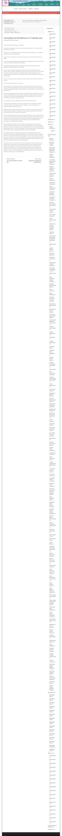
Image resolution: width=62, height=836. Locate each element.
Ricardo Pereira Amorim (51, 631)
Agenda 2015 (52, 92)
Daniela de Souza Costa (52, 258)
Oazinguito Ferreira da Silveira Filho (52, 548)
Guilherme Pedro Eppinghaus (52, 352)
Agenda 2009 (52, 69)
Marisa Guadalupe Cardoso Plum (52, 524)
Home (23, 20)
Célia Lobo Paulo (51, 232)
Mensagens (50, 692)
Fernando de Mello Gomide (52, 304)
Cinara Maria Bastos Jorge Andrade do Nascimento (52, 238)
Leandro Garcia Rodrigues (51, 449)
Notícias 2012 (52, 802)
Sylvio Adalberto (51, 645)
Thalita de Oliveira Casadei (51, 650)
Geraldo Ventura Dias (52, 342)
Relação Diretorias (51, 127)
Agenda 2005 (52, 53)
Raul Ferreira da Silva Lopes (52, 626)
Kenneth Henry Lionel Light (52, 443)
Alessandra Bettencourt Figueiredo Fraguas (52, 150)
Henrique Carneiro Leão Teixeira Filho (52, 378)
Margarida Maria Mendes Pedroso (51, 504)
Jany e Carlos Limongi (52, 390)
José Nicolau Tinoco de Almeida (52, 434)
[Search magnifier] (58, 12)
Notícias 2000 (52, 755)
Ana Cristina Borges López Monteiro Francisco (52, 162)
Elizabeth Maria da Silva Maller (52, 285)
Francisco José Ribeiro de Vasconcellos (52, 321)
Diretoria (53, 130)
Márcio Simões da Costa (51, 498)
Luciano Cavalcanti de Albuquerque (52, 463)
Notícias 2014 (52, 810)
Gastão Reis (52, 337)
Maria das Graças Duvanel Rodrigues (51, 511)
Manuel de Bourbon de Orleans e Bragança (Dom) (52, 491)
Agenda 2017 (52, 100)
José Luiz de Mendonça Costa (52, 429)
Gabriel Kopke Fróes (52, 332)
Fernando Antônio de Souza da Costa (51, 299)
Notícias (50, 753)
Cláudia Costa (52, 244)
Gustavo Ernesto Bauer (51, 359)
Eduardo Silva (52, 273)
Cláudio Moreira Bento (51, 249)
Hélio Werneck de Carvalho (52, 373)
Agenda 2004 (52, 49)
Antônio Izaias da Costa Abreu (52, 175)
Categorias (36, 8)
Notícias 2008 (52, 786)
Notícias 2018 (52, 817)
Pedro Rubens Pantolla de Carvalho (52, 614)
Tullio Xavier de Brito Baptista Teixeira (52, 666)
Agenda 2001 (52, 37)
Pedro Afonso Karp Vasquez (52, 595)
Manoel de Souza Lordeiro (51, 485)
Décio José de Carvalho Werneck (52, 264)
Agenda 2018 (52, 104)
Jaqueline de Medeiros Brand (52, 394)
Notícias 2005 (52, 775)
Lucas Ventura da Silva (52, 458)
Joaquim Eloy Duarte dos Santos (52, 405)
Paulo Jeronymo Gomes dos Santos (52, 571)
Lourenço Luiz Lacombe (52, 453)
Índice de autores (29, 20)
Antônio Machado (51, 179)
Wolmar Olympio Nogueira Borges (51, 688)
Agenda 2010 (52, 72)
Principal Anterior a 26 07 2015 (52, 826)
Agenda (49, 31)
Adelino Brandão (51, 139)
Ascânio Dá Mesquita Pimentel (52, 193)
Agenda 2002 (52, 41)
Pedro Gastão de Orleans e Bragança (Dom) (52, 602)
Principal (16, 8)
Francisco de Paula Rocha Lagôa (52, 316)
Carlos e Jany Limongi (52, 215)
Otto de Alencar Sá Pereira (51, 555)
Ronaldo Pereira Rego (52, 635)
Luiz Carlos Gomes (51, 474)
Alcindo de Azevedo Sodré (51, 144)
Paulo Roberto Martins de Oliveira (51, 590)
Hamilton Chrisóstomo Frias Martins (52, 364)
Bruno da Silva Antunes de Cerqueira (52, 204)
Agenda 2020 (52, 111)
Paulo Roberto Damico (51, 584)
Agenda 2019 (52, 107)
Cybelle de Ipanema (51, 254)
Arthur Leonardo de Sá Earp (52, 188)
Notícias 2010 (52, 794)
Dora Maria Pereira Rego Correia (52, 269)
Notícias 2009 (52, 790)
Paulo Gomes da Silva (52, 566)
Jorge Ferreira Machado (52, 409)
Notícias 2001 (52, 759)
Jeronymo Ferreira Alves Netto (52, 400)
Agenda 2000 (52, 34)
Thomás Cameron (51, 661)
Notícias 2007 (52, 782)
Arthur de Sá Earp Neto (52, 183)
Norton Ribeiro (51, 543)
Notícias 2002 (52, 763)
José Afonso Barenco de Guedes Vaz (52, 414)
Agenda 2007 (52, 61)
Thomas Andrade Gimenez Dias (52, 655)
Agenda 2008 (52, 65)
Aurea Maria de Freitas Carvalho (39, 20)
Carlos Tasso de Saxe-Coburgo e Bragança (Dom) (52, 226)
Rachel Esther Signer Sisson (52, 619)
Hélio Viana (52, 369)
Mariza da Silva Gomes (52, 530)
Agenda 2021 (52, 115)
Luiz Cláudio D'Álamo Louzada (52, 479)
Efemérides (50, 119)
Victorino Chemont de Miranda (52, 678)
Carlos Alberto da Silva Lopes (52, 211)
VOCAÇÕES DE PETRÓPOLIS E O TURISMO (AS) (23, 38)
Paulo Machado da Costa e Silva (52, 577)
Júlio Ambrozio (52, 438)
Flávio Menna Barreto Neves (52, 310)
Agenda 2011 (52, 76)
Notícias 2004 (52, 771)
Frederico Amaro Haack (52, 327)
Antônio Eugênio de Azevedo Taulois (52, 169)
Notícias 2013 (52, 806)
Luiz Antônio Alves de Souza (52, 470)
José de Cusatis (51, 420)
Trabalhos (30, 8)
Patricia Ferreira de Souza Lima (52, 560)
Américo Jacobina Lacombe (51, 156)
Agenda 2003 (52, 45)
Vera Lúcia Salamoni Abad (51, 672)
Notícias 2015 (52, 814)
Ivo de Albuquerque (52, 384)
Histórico (50, 124)
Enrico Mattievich (51, 293)
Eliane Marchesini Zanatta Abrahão (52, 279)
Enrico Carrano (51, 290)
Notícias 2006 (52, 779)
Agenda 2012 (52, 80)
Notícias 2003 (52, 767)
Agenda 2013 (52, 84)
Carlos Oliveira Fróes (52, 219)
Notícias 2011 (52, 798)
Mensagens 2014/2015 (52, 746)
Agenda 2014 (52, 88)
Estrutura (50, 122)
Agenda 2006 (52, 57)
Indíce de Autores (23, 8)
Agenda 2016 (52, 96)
